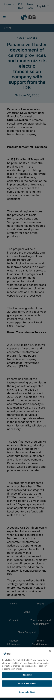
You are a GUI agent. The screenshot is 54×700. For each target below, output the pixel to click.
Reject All (26, 675)
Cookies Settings (27, 692)
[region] (27, 672)
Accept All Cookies (27, 683)
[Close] (50, 650)
